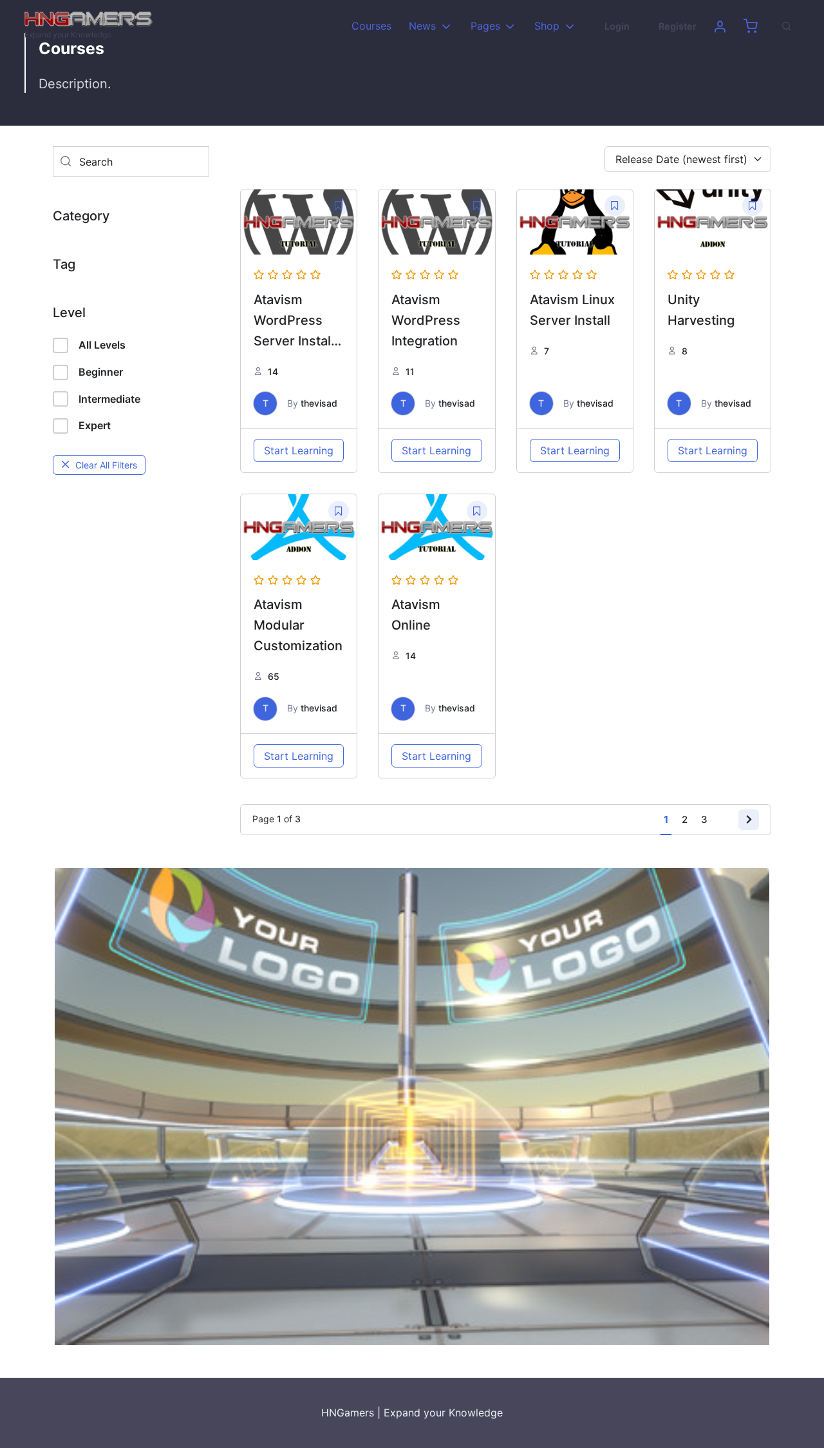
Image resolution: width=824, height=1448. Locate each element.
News (422, 25)
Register (678, 26)
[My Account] (720, 26)
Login (617, 26)
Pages (485, 25)
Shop (546, 25)
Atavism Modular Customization (298, 625)
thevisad (319, 403)
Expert (95, 425)
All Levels (102, 344)
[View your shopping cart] (750, 26)
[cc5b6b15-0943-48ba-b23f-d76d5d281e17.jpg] (412, 1105)
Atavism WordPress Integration (425, 320)
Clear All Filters (106, 464)
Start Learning (298, 450)
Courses (371, 25)
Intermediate (109, 398)
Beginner (101, 371)
